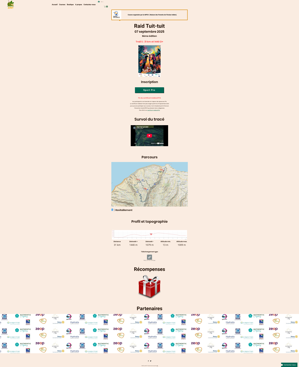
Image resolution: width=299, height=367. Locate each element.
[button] (62, 4)
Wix (157, 365)
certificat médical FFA (153, 110)
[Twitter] (150, 361)
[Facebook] (148, 361)
